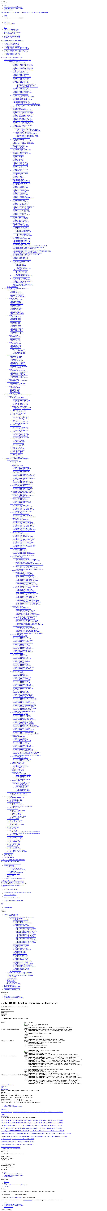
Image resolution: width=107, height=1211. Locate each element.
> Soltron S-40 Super (15, 316)
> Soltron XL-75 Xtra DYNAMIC (18, 366)
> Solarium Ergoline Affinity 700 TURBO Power (28, 105)
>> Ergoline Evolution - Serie (17, 184)
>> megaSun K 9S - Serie (19, 773)
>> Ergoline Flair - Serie (16, 170)
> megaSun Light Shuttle (22, 785)
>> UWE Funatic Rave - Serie (14, 821)
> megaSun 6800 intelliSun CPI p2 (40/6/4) (24, 711)
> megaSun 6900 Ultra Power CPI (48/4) (23, 729)
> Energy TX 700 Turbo (19, 353)
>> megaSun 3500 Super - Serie (21, 514)
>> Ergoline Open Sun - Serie (17, 216)
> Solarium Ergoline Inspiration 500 (22, 132)
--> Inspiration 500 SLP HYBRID (21, 138)
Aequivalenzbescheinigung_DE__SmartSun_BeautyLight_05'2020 (17, 1139)
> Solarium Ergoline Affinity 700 (21, 102)
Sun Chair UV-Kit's (9, 857)
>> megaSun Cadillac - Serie (17, 769)
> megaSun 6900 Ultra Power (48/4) (22, 728)
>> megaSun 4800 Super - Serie (21, 558)
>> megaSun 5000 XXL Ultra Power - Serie (27, 586)
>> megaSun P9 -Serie (15, 461)
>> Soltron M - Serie (12, 298)
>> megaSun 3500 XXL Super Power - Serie (24, 516)
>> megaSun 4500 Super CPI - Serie (22, 535)
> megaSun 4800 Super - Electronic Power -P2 (28, 560)
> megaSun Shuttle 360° (22, 786)
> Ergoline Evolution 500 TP (20, 187)
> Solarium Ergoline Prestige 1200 (21, 241)
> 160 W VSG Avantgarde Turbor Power (23, 143)
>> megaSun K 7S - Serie (19, 777)
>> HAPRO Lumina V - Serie (20, 404)
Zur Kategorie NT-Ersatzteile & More (10, 861)
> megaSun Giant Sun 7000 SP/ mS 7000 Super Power (26, 752)
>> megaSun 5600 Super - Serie (21, 607)
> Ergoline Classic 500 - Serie (20, 166)
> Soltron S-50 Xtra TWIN (16, 329)
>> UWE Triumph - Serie (13, 847)
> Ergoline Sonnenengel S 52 (20, 258)
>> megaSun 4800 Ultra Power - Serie (22, 566)
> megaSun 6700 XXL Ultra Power (22, 687)
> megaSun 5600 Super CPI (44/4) (25, 611)
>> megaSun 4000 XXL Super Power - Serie (24, 529)
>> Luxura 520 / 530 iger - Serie (18, 410)
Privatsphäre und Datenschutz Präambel (13, 8)
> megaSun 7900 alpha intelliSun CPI (22, 477)
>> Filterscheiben (11, 867)
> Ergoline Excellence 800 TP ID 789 (22, 207)
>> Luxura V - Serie (15, 438)
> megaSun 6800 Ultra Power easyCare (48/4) (24, 705)
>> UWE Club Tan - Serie (13, 807)
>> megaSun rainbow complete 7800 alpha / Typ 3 (16, 49)
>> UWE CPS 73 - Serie (16, 812)
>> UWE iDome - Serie (13, 826)
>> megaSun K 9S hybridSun (23, 775)
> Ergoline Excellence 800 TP (20, 204)
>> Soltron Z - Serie (12, 386)
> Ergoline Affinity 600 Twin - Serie (22, 77)
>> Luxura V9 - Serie (18, 444)
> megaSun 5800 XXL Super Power (22, 647)
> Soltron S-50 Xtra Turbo (16, 331)
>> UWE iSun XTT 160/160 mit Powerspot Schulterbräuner (25, 833)
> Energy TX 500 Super (19, 350)
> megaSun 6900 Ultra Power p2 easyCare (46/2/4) (26, 733)
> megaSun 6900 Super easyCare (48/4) (23, 718)
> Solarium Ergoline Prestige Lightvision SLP (24, 248)
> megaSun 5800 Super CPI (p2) (21, 637)
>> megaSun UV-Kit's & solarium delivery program (16, 458)
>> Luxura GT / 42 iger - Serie (20, 419)
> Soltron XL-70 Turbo (16, 356)
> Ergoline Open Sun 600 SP (20, 220)
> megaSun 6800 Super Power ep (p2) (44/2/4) (24, 698)
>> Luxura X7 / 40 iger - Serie (20, 428)
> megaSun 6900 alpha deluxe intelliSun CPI (21, 491)
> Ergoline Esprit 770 (18, 176)
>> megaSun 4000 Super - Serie (21, 519)
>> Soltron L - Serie (12, 289)
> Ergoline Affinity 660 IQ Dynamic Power (27, 87)
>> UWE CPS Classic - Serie (17, 810)
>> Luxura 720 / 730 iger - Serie (18, 413)
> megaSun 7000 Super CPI (20, 738)
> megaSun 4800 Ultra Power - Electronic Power (28, 567)
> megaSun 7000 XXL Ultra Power (22, 748)
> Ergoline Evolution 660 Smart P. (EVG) (23, 197)
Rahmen (9, 876)
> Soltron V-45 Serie (15, 336)
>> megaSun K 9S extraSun (23, 776)
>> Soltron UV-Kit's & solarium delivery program (16, 288)
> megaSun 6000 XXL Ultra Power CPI (23, 670)
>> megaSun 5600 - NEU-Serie (18, 548)
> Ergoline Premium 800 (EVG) (21, 224)
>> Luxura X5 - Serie (15, 424)
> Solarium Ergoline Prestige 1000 (21, 243)
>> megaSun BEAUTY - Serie (17, 768)
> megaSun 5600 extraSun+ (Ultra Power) (23, 555)
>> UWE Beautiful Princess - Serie (15, 797)
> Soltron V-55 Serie (15, 339)
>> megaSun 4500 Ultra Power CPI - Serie (23, 542)
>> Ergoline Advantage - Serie (17, 62)
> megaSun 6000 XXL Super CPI (21, 664)
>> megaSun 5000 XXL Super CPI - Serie (26, 583)
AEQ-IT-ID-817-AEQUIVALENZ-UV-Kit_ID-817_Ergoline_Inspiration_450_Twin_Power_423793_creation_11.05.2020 (31, 1125)
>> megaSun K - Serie (15, 772)
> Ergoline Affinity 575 (19, 75)
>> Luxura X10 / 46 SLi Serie (20, 433)
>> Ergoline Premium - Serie (17, 223)
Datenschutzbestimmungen (15, 1197)
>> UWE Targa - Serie (12, 846)
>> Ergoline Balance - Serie (17, 179)
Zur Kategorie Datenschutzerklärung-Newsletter (12, 882)
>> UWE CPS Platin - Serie (17, 817)
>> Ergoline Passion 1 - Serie (17, 145)
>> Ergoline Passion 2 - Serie (17, 148)
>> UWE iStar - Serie (12, 829)
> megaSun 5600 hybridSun (20, 549)
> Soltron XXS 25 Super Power (18, 383)
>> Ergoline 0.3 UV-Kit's (13, 61)
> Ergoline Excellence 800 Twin (21, 210)
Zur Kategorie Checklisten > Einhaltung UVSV (12, 885)
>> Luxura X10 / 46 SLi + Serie (21, 434)
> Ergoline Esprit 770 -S (19, 177)
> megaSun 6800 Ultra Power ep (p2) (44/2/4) (24, 704)
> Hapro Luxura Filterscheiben (17, 869)
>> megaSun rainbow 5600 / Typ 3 (12, 54)
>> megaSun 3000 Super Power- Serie (22, 506)
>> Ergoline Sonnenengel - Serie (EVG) (20, 255)
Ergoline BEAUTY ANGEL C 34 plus (23, 284)
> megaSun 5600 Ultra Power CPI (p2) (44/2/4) (28, 631)
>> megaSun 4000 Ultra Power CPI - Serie (23, 526)
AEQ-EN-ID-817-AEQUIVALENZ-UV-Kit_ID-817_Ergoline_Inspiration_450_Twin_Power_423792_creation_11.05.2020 (32, 1123)
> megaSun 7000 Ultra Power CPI (21, 743)
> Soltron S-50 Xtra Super (16, 328)
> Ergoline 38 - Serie (18, 155)
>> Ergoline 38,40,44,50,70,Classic (19, 152)
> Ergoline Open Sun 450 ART (21, 217)
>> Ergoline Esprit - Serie (16, 175)
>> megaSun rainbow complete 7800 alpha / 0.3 (16, 47)
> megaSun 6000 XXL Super (20, 663)
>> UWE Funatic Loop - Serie (14, 820)
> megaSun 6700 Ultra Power (20, 678)
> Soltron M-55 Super (15, 305)
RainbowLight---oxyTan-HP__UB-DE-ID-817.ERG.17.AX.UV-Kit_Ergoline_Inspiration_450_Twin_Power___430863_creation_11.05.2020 (36, 1133)
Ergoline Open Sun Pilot (22, 274)
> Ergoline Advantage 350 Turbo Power (23, 67)
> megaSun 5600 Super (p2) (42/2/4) (25, 610)
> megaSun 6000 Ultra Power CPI (21, 661)
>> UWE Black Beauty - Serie (14, 799)
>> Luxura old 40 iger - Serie (17, 450)
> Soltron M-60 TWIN (15, 311)
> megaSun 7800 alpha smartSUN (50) (23, 484)
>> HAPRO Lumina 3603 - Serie (21, 400)
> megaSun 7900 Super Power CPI (22, 759)
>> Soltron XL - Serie (12, 355)
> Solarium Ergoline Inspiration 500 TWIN (27, 135)
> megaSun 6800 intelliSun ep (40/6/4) (22, 709)
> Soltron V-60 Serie (15, 341)
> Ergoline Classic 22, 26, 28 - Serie (22, 153)
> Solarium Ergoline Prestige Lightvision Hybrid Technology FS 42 (30, 245)
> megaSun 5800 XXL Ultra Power (22, 650)
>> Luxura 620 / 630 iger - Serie (18, 411)
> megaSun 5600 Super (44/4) (23, 609)
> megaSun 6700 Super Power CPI (22, 677)
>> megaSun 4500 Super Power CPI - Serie (24, 538)
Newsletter (6, 1182)
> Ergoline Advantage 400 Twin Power (23, 70)
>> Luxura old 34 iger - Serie (17, 448)
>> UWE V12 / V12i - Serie (17, 804)
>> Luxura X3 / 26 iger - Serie (20, 421)
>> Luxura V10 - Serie (19, 441)
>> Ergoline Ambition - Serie (17, 106)
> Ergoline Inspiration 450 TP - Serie (22, 123)
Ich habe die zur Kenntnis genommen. (19, 1197)
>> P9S (15, 464)
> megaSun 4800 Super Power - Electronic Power (28, 563)
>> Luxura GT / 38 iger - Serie (20, 416)
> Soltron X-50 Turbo (15, 345)
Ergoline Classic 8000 (21, 272)
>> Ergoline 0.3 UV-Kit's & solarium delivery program (17, 60)
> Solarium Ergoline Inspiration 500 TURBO (27, 136)
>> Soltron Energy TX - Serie (17, 349)
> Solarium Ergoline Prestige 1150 (21, 244)
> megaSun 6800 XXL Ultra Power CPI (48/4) (24, 708)
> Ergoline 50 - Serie (18, 159)
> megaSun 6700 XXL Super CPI (21, 682)
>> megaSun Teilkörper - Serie (20, 783)
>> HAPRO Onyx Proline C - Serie (22, 407)
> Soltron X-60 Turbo (15, 348)
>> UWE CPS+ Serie (15, 814)
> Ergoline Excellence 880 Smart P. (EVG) (23, 206)
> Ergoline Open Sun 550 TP (20, 219)
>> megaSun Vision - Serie (16, 780)
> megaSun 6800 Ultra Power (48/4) (22, 701)
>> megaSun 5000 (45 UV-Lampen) (22, 587)
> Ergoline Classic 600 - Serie (20, 167)
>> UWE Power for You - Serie (15, 836)
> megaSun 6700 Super (19, 672)
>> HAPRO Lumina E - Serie (20, 403)
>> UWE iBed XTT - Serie (17, 824)
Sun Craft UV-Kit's (8, 853)
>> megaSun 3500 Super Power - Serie (23, 515)
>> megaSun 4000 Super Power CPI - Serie (24, 524)
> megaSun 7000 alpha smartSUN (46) (23, 489)
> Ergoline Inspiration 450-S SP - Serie (22, 119)
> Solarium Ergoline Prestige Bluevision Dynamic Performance (28, 247)
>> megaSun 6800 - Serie (16, 690)
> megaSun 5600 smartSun (20, 550)
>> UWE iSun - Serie (12, 830)
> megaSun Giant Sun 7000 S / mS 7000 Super (25, 751)
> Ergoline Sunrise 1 (21, 267)
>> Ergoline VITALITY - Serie (18, 278)
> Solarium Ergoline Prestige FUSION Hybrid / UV (26, 254)
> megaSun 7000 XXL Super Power (22, 745)
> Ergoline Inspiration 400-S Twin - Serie (23, 114)
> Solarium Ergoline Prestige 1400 (21, 240)
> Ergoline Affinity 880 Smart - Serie (22, 92)
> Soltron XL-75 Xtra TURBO (18, 365)
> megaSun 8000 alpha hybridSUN (22, 468)
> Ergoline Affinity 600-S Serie (21, 78)
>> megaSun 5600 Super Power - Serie (23, 617)
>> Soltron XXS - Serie (13, 382)
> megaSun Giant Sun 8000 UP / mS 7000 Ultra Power (27, 755)
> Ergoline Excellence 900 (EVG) (21, 211)
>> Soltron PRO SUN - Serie (14, 393)
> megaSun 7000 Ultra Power (20, 742)
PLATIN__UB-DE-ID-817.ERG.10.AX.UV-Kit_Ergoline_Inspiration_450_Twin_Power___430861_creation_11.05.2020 (31, 1128)
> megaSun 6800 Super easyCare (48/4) (23, 694)
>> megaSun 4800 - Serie (16, 556)
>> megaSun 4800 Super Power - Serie (23, 562)
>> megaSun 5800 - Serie (16, 634)
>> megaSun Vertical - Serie (20, 787)
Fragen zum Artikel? (9, 1105)
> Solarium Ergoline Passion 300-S (22, 149)
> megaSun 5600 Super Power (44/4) (25, 619)
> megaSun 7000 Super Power (20, 739)
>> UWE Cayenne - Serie (13, 802)
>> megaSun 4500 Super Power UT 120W (23, 539)
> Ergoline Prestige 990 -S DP (23, 231)
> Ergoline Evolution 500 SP (20, 186)
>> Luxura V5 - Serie (18, 440)
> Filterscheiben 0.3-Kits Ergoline (21, 277)
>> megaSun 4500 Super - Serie (21, 533)
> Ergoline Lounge (21, 264)
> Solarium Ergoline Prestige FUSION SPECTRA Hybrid (27, 253)
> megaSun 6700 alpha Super (20, 499)
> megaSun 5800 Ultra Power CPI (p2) (23, 643)
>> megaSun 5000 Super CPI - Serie (25, 575)
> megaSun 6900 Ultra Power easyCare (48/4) (24, 732)
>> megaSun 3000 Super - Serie (21, 505)
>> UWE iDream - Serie (13, 827)
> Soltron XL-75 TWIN (16, 359)
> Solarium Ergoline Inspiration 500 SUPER (27, 133)
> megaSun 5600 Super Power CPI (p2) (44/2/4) (28, 623)
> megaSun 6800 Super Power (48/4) (22, 695)
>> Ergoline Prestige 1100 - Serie (21, 233)
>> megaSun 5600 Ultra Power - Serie (22, 626)
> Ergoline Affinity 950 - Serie (20, 94)
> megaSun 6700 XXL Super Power (22, 684)
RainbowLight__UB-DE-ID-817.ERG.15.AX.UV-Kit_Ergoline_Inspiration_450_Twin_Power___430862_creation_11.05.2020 (32, 1131)
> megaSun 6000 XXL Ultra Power (22, 668)
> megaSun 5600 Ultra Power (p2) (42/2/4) (27, 628)
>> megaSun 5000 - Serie (16, 570)
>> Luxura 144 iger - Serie (16, 457)
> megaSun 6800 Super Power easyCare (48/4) (25, 699)
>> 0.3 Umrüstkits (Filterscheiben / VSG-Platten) (19, 792)
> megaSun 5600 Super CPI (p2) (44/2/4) (26, 613)
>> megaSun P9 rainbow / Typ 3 (12, 46)
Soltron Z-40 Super (15, 387)
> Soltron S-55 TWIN (15, 326)
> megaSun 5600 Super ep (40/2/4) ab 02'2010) (28, 614)
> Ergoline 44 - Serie (18, 157)
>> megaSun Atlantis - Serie (17, 763)
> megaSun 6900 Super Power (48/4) (22, 721)
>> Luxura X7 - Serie (15, 426)
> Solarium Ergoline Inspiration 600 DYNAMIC (28, 131)
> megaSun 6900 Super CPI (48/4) (21, 715)
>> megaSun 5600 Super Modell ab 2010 (26, 616)
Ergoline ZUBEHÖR (12, 287)
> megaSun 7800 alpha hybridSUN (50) (23, 482)
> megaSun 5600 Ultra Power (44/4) (25, 627)
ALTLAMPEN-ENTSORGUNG (12, 983)
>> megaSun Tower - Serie (23, 790)
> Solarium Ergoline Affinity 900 (21, 101)
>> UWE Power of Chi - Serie (14, 837)
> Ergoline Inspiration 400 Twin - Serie (23, 112)
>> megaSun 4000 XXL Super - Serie (22, 528)
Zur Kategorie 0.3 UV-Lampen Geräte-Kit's (11, 57)
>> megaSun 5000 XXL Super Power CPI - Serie (28, 602)
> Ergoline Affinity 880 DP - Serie (21, 89)
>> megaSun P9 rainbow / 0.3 (11, 44)
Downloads (10, 1085)
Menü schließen (8, 907)
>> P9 (14, 463)
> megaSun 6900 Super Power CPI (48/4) (23, 722)
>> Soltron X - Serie (12, 342)
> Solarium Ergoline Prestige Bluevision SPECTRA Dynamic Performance (31, 250)
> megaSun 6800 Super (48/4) (20, 691)
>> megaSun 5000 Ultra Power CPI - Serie (27, 580)
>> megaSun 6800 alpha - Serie (18, 494)
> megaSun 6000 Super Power (20, 657)
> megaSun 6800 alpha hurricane (21, 497)
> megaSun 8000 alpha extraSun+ (21, 470)
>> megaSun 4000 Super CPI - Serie (22, 521)
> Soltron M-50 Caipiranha (16, 304)
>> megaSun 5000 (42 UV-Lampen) (22, 572)
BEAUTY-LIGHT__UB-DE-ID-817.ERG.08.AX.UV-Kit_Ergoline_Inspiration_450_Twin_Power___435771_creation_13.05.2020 (34, 1136)
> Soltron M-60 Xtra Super (16, 312)
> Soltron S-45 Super (15, 319)
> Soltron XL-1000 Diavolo (17, 367)
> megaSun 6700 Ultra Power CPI (21, 680)
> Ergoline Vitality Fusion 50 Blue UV (22, 281)
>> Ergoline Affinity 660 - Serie (21, 82)
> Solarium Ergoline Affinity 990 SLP (22, 99)
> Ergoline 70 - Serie (18, 160)
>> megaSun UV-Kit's (12, 460)
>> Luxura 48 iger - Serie (16, 453)
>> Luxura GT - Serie (15, 414)
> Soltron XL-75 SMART (16, 360)
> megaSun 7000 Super (19, 736)
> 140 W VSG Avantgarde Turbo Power (23, 142)
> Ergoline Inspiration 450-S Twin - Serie (23, 122)
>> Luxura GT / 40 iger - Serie (20, 417)
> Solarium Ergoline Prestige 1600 (21, 238)
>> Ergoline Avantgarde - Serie (17, 139)
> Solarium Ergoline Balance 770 (21, 180)
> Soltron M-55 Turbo (15, 306)
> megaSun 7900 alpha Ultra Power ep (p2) (24, 475)
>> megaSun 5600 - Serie (16, 606)
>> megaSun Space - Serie (22, 789)
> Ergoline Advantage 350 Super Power (23, 64)
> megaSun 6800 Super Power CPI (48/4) (23, 697)
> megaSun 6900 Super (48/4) (20, 714)
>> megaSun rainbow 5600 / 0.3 (12, 53)
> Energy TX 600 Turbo (19, 352)
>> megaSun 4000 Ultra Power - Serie (22, 525)
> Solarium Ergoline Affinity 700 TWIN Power (28, 104)
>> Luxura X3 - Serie (15, 420)
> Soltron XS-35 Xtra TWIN (17, 373)
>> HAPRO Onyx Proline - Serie (18, 406)
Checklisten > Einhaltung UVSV (12, 989)
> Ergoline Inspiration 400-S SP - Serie (22, 111)
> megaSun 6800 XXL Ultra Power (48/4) (23, 707)
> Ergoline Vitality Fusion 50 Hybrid (22, 280)
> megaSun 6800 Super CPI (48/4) (21, 692)
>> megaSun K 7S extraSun (23, 779)
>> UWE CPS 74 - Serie (16, 813)
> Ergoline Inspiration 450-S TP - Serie (23, 125)
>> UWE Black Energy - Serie (14, 800)
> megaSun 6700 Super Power (20, 675)
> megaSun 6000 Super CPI (20, 655)
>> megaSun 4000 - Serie (16, 518)
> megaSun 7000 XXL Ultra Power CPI (23, 749)
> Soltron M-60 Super (15, 309)
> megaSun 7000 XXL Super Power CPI (23, 746)
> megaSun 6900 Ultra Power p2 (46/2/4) (23, 731)
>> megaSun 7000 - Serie (16, 735)
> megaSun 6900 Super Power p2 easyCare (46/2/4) (26, 726)
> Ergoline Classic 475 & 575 (20, 165)
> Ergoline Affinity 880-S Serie (21, 91)
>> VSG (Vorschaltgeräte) (13, 874)
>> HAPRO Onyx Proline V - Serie (22, 409)
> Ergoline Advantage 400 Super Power (23, 65)
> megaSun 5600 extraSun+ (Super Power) (24, 553)
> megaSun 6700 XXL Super (20, 681)
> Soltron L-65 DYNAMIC (17, 294)
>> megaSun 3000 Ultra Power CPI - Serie (23, 509)
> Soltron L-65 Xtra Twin (16, 295)
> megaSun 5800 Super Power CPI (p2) (23, 640)
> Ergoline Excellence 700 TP (20, 201)
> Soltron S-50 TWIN (15, 323)
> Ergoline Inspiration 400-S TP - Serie (23, 116)
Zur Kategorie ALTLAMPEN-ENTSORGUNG (13, 860)
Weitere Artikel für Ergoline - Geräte (13, 1106)
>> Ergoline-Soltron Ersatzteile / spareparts (14, 878)
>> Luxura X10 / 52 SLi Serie (20, 436)
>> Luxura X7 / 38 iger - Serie (20, 427)
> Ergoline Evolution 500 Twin (21, 190)
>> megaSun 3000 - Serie (16, 504)
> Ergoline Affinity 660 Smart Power (25, 85)
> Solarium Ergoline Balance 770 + (22, 183)
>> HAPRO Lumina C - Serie (20, 402)
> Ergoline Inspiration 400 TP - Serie (22, 115)
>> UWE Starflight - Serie (13, 844)
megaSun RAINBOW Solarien (11, 914)
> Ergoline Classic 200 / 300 (20, 162)
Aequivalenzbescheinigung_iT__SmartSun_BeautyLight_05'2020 (17, 1144)
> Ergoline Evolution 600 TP (20, 194)
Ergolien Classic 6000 (21, 271)
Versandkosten (28, 1200)
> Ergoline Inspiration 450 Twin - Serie (23, 121)
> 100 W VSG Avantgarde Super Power (23, 140)
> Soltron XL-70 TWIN (16, 358)
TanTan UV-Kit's (8, 855)
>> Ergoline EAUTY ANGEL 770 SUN (23, 285)
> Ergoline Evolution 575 (19, 192)
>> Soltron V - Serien (12, 335)
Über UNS (6, 1183)
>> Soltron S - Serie (12, 315)
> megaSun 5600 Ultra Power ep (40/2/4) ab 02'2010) (29, 633)
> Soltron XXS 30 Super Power (18, 384)
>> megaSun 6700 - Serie (16, 671)
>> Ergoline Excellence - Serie (17, 200)
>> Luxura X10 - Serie (15, 431)
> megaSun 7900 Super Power (20, 758)
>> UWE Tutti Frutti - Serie (14, 848)
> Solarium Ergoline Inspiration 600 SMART (27, 129)
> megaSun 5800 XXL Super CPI (21, 646)
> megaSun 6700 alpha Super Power (22, 501)
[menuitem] (55, 5)
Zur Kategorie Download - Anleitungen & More (12, 881)
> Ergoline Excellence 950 (19, 213)
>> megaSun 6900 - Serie (16, 712)
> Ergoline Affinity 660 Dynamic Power (26, 84)
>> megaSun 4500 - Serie (16, 532)
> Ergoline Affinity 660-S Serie (21, 88)
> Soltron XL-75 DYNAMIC (17, 362)
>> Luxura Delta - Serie (16, 447)
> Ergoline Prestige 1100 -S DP (24, 236)
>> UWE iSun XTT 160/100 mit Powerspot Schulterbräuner (25, 831)
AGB (5, 5)
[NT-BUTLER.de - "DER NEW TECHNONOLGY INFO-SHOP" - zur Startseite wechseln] (24, 12)
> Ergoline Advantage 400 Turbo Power (23, 68)
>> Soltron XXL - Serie (13, 379)
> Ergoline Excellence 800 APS (21, 209)
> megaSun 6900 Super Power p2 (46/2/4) (23, 724)
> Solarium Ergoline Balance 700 (21, 182)
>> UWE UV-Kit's (8, 796)
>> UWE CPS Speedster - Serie (18, 816)
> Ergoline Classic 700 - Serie (20, 169)
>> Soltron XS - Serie (12, 369)
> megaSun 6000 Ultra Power (20, 660)
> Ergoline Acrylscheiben (16, 872)
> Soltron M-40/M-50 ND (16, 299)
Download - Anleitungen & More (12, 986)
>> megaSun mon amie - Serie (17, 762)
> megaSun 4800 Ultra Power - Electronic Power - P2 (29, 569)
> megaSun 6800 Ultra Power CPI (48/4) (23, 702)
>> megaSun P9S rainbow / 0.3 (11, 43)
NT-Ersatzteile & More (9, 985)
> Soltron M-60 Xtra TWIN (17, 314)
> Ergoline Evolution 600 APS (20, 196)
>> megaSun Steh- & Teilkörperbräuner (20, 782)
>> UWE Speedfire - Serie (13, 843)
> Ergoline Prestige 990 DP (23, 230)
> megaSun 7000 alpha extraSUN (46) (22, 487)
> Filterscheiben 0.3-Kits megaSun (18, 793)
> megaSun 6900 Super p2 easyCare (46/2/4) (24, 719)
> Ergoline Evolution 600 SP (20, 193)
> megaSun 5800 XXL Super (20, 644)
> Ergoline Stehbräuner (19, 262)
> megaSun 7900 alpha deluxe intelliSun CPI (24, 478)
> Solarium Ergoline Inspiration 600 (22, 128)
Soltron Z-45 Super (15, 390)
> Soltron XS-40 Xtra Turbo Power (19, 377)
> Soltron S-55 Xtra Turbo (16, 333)
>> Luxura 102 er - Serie (16, 454)
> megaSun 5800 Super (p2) (20, 636)
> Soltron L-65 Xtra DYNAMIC (18, 297)
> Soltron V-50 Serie (15, 338)
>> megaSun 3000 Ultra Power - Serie (22, 508)
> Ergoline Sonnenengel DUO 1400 (22, 260)
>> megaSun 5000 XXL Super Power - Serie (27, 585)
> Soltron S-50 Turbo (15, 325)
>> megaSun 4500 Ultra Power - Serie (22, 541)
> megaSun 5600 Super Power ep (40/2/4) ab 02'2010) (29, 624)
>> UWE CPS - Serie (12, 809)
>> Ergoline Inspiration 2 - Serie (18, 126)
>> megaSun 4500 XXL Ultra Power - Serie (24, 546)
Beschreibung (4, 1085)
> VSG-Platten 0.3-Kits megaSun (18, 794)
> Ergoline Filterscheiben (16, 868)
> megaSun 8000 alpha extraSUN (21, 467)
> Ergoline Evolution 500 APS (20, 189)
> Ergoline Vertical (21, 265)
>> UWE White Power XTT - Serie (16, 850)
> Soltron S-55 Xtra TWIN (16, 332)
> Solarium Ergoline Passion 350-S (22, 150)
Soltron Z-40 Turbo (15, 389)
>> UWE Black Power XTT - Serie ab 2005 (21, 806)
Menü (5, 15)
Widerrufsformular (8, 9)
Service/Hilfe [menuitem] (12, 6)
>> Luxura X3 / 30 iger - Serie (20, 423)
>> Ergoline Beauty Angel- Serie (18, 282)
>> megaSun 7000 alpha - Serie (18, 485)
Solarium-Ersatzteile (9, 865)
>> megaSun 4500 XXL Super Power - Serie (24, 545)
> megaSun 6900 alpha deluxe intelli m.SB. (24, 492)
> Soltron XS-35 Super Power (17, 370)
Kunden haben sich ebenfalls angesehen (10, 1147)
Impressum (6, 1186)
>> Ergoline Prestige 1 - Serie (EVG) (19, 227)
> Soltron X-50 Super (15, 343)
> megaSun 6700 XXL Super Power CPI (23, 685)
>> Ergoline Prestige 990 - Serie (21, 228)
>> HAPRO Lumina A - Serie (20, 399)
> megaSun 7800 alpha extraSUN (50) (22, 481)
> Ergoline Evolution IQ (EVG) (21, 199)
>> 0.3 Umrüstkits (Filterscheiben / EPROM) (21, 275)
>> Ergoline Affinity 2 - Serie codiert (19, 95)
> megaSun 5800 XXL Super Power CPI (23, 648)
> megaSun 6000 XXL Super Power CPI (23, 667)
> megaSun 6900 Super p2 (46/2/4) (22, 716)
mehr (2, 1087)
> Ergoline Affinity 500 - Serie (20, 72)
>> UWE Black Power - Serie (14, 803)
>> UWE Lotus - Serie (12, 834)
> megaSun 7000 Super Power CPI (22, 741)
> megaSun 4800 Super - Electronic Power (27, 559)
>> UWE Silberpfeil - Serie (13, 841)
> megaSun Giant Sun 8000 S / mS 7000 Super (25, 753)
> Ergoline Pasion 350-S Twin (20, 146)
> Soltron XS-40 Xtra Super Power (18, 375)
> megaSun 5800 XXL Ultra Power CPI (23, 651)
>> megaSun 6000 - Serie (16, 653)
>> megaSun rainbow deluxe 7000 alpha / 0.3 (15, 50)
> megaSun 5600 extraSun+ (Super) (22, 552)
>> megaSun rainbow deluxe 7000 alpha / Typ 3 (16, 51)
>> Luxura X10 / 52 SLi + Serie (21, 437)
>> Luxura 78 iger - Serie (16, 451)
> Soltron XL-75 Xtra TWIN (17, 363)
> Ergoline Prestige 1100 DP (23, 234)
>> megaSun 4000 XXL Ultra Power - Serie (24, 531)
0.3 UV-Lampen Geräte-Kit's (11, 915)
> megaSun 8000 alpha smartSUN (21, 471)
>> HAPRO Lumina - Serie (17, 397)
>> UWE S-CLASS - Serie (13, 840)
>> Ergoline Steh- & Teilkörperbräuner (19, 261)
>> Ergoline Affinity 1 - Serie (17, 71)
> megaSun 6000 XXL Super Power (22, 665)
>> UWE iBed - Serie (12, 823)
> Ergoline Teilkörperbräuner (20, 270)
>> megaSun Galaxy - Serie (17, 770)
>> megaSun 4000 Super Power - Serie (23, 522)
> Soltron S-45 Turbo (15, 321)
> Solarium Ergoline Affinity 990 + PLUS (23, 96)
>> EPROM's (10, 875)
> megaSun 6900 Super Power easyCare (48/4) (25, 725)
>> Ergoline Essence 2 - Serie (23, 268)
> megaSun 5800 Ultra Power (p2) (21, 641)
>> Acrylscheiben (11, 871)
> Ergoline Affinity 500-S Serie (21, 74)
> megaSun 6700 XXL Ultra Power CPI (23, 688)
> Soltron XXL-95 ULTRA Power (18, 380)
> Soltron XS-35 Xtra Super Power (18, 372)
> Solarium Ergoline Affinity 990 (21, 98)
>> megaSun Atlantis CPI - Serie (21, 766)
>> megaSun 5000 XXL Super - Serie (25, 582)
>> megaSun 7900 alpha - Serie (18, 472)
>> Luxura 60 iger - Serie (16, 455)
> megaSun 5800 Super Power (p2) (22, 638)
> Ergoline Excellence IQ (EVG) (21, 214)
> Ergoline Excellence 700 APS (21, 203)
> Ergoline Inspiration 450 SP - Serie (22, 118)
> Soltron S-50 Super (15, 322)
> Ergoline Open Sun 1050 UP (21, 221)
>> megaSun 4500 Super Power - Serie (23, 536)
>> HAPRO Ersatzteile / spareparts (12, 864)
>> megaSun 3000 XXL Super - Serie (22, 511)
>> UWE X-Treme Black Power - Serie (17, 851)
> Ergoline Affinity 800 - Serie (20, 79)
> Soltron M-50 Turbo (15, 302)
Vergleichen (4, 1013)
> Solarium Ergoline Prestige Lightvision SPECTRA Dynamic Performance (32, 251)
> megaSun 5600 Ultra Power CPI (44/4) (26, 630)
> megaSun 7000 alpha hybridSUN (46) (23, 488)
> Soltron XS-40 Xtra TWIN (17, 376)
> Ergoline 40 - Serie (18, 156)
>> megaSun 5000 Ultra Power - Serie (25, 579)
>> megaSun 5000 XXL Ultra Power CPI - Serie (28, 604)
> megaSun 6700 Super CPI (20, 674)
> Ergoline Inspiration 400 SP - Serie (22, 109)
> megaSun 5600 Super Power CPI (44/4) (26, 621)
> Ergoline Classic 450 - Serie (20, 163)
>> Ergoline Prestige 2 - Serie (17, 237)
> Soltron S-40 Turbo (15, 318)
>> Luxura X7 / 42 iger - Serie (20, 430)
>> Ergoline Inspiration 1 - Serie (18, 108)
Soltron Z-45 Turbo (15, 392)
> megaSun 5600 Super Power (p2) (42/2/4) (27, 620)
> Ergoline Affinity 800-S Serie (21, 81)
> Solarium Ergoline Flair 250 (20, 172)
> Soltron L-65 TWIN (15, 291)
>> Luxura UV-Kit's (12, 396)
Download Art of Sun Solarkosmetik (13, 7)
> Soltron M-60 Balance (16, 308)
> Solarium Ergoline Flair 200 (20, 173)
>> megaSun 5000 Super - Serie (24, 573)
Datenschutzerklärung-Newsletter (12, 988)
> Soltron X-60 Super (15, 346)
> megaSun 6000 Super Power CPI (22, 658)
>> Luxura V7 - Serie (18, 443)
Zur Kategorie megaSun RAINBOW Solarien (12, 40)
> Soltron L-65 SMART (16, 292)
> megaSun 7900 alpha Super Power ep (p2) (24, 474)
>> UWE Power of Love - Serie (15, 838)
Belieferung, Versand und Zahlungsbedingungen (16, 1184)
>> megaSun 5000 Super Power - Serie (26, 576)
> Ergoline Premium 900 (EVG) (21, 226)
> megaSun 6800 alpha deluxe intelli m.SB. (24, 495)
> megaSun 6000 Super (19, 654)
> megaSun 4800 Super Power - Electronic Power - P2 (29, 565)
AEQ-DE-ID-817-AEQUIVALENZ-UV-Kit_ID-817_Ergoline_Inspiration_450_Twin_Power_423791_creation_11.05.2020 (32, 1112)
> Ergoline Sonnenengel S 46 (20, 257)
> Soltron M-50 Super (15, 301)
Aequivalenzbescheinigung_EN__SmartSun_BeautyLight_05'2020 (17, 1141)
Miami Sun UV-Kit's (9, 854)
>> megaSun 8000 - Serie (16, 465)
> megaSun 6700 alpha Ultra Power (22, 502)
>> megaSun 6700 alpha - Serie (18, 498)
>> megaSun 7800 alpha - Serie (18, 480)
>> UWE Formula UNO (13, 819)
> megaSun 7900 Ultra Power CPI (21, 760)
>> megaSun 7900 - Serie (16, 756)
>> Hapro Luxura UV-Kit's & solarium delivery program (18, 394)
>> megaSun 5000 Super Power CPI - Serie (27, 577)
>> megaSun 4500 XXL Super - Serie (22, 543)
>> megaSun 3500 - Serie (16, 512)
